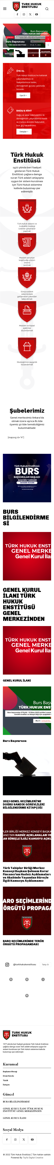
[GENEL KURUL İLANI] (27, 650)
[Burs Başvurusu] (27, 710)
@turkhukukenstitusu (24, 964)
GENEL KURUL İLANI (17, 680)
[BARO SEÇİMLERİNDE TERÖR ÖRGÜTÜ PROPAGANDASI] (27, 911)
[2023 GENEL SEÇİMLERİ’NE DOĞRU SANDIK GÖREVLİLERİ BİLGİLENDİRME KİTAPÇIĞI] (27, 771)
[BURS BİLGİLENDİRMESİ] (27, 478)
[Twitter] (30, 15)
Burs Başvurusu (15, 41)
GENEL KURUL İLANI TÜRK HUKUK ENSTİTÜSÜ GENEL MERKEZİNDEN (24, 604)
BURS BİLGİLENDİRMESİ (26, 517)
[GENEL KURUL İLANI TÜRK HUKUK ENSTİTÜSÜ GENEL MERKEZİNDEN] (27, 556)
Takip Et (45, 964)
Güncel (10, 37)
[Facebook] (17, 15)
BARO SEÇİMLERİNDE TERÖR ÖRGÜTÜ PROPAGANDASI (23, 942)
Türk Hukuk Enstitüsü (17, 45)
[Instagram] (24, 15)
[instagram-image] (11, 979)
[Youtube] (37, 15)
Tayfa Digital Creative (33, 1157)
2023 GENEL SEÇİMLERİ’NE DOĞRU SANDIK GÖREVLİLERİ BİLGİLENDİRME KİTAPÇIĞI (24, 804)
